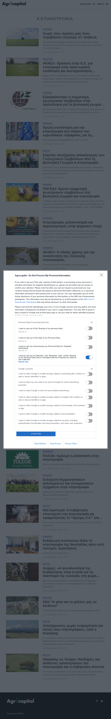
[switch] (89, 328)
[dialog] (55, 359)
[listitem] (55, 322)
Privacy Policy (71, 443)
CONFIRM (36, 434)
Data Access (55, 443)
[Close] (102, 275)
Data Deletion (40, 443)
